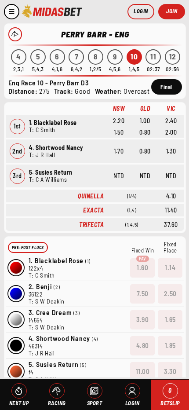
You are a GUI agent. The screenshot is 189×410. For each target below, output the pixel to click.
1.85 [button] (170, 345)
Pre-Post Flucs (28, 247)
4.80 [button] (142, 345)
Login (141, 11)
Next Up (19, 402)
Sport (94, 402)
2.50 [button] (170, 293)
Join (171, 11)
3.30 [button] (170, 371)
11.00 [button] (143, 371)
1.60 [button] (142, 267)
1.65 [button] (170, 319)
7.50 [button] (143, 293)
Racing (57, 402)
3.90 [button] (142, 319)
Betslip (170, 396)
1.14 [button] (170, 267)
